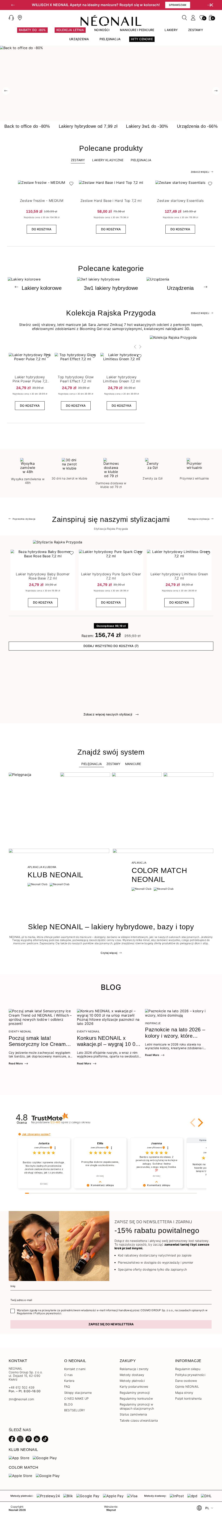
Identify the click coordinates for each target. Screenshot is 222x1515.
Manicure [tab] (133, 764)
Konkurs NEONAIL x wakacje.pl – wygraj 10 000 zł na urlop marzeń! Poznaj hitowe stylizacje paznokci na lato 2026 (109, 1041)
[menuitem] (32, 32)
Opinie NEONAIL (187, 1386)
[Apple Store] (20, 1475)
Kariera (69, 1380)
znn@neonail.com (21, 1399)
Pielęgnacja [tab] (91, 764)
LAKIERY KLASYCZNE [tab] (107, 160)
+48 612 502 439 (22, 1387)
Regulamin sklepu (187, 1369)
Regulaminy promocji (135, 1392)
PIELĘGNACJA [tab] (141, 160)
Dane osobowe (186, 1380)
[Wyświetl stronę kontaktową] (20, 17)
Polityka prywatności (190, 1375)
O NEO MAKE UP (76, 1398)
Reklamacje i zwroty (134, 1369)
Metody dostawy (132, 1375)
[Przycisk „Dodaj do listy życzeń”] (70, 184)
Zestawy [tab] (78, 160)
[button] (13, 5)
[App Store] (19, 1457)
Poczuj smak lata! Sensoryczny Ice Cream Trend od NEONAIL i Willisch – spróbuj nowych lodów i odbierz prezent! (39, 1041)
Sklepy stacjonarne (78, 1392)
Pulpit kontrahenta (188, 1398)
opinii (70, 1122)
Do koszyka (41, 229)
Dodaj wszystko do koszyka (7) (111, 646)
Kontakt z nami (74, 1369)
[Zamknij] (211, 5)
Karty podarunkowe (134, 1386)
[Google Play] (45, 1457)
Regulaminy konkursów (136, 1398)
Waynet (111, 1510)
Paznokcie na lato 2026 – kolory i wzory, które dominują (175, 1033)
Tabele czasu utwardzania (139, 1420)
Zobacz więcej (200, 172)
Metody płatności (132, 1380)
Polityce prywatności (47, 1313)
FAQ (67, 1386)
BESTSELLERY (74, 1410)
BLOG (68, 1404)
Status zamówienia (133, 1414)
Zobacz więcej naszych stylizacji (107, 714)
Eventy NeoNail (20, 1031)
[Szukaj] (184, 17)
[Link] (111, 48)
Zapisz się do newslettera (111, 1324)
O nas (68, 1375)
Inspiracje (153, 1023)
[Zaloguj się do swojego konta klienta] (193, 17)
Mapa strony (184, 1392)
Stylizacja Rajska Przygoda (111, 528)
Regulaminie (25, 1313)
